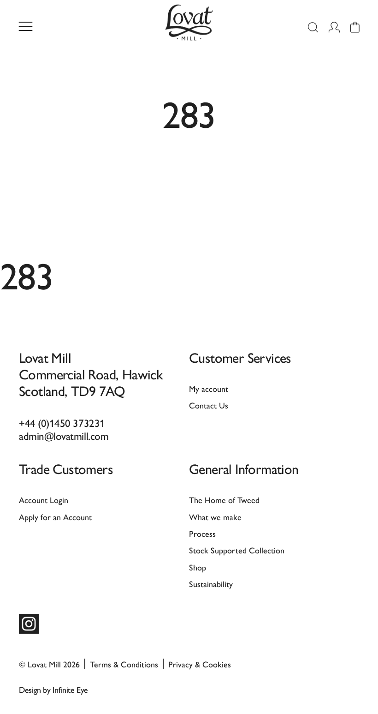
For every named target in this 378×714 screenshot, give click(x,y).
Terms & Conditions (124, 664)
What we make (215, 516)
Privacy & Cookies (199, 664)
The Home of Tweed (224, 499)
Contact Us (208, 405)
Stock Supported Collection (236, 550)
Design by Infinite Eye (53, 689)
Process (202, 533)
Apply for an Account (55, 516)
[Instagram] (29, 624)
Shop (197, 567)
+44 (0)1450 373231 (62, 422)
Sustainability (211, 583)
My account (208, 388)
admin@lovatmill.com (63, 435)
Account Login (43, 499)
